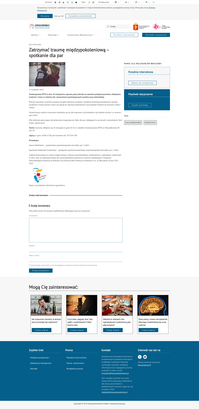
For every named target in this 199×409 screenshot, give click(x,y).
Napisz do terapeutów (142, 83)
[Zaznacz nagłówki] (93, 2)
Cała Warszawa (133, 122)
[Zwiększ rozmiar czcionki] (128, 2)
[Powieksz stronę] (118, 2)
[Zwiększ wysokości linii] (138, 2)
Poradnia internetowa (124, 35)
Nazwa (32, 246)
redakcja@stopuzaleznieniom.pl (114, 392)
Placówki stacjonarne (156, 35)
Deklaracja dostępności (41, 363)
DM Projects (121, 404)
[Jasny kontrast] (68, 2)
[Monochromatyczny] (60, 2)
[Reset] (153, 2)
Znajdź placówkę (140, 105)
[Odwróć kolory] (55, 2)
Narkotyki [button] (52, 35)
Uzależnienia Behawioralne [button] (79, 35)
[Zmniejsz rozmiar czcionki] (123, 2)
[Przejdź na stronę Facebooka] (140, 357)
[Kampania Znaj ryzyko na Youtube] (145, 357)
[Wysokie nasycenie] (76, 2)
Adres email (34, 255)
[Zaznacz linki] (89, 2)
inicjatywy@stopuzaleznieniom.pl (115, 373)
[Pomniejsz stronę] (113, 2)
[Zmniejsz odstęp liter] (144, 2)
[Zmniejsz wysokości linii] (133, 2)
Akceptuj (45, 16)
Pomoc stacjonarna (75, 363)
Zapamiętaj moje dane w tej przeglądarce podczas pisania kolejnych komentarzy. (64, 265)
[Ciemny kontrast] (64, 2)
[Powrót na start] (39, 26)
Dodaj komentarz (40, 270)
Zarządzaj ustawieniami (80, 16)
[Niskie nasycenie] (72, 2)
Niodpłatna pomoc (75, 368)
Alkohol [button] (34, 35)
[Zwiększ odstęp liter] (148, 2)
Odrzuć (57, 16)
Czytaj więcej (41, 330)
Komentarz (33, 216)
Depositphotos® (144, 365)
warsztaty (150, 122)
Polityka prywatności (39, 357)
